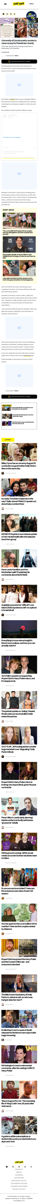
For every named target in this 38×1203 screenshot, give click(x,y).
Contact (19, 1169)
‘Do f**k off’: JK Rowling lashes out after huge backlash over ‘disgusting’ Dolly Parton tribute (18, 749)
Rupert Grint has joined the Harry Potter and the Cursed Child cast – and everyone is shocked (18, 962)
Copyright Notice (19, 1183)
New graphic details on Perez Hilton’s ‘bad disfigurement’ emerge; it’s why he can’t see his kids (19, 256)
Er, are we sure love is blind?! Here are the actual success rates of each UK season (17, 891)
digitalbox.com (20, 1200)
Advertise (19, 1178)
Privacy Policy (19, 1189)
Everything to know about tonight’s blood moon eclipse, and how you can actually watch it (18, 643)
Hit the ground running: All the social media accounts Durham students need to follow (19, 855)
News (16, 55)
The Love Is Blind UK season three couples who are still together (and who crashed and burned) (17, 232)
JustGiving (26, 355)
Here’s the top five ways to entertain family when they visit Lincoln (23, 422)
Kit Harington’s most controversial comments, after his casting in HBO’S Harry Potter (17, 1068)
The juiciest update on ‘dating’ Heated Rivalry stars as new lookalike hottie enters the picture (18, 714)
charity (12, 99)
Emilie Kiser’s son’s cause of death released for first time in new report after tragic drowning (18, 1033)
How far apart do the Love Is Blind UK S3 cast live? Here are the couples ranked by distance (19, 926)
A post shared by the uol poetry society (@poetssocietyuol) (20, 157)
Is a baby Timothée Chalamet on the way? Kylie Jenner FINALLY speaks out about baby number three (18, 501)
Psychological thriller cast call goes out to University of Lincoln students (22, 408)
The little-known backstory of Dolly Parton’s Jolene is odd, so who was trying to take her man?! (16, 997)
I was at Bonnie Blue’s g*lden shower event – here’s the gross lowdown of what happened (18, 279)
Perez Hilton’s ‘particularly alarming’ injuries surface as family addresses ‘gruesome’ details (17, 820)
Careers (19, 1175)
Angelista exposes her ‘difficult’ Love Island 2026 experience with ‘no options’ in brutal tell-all (19, 607)
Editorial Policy (19, 1181)
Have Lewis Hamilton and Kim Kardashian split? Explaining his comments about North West (15, 572)
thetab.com (15, 1196)
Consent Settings (19, 1186)
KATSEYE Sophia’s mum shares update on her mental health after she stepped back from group (19, 537)
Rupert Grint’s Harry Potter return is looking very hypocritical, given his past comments (18, 785)
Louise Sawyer (10, 55)
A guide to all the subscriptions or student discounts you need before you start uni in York (18, 1139)
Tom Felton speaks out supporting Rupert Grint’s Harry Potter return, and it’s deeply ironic (18, 678)
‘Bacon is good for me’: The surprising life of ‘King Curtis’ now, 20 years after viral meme (18, 1103)
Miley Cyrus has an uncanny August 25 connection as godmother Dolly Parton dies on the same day (18, 466)
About (19, 1172)
